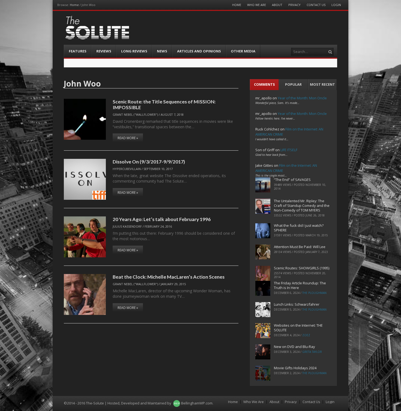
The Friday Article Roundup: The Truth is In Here (300, 285)
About (277, 4)
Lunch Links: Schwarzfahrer (296, 304)
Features (77, 51)
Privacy (294, 4)
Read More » (128, 138)
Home (74, 5)
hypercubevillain (127, 169)
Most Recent (322, 84)
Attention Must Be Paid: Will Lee (299, 246)
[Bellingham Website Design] (176, 403)
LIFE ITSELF (288, 149)
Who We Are (256, 4)
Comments (264, 84)
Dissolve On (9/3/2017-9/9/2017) (149, 162)
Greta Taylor (312, 352)
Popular (293, 84)
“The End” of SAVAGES (292, 179)
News (162, 51)
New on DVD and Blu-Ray (294, 346)
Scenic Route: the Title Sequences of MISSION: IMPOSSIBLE (164, 104)
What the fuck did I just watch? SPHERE (299, 228)
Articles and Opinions (199, 51)
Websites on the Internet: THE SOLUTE (298, 327)
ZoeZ (306, 335)
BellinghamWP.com (197, 403)
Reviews (103, 51)
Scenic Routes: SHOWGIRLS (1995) (301, 268)
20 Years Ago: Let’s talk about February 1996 (162, 219)
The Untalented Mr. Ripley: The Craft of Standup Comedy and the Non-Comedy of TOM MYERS (302, 205)
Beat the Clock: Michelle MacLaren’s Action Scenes (169, 277)
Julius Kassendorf (127, 226)
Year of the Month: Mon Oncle (302, 98)
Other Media (243, 51)
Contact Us (316, 4)
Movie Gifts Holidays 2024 (295, 367)
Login (336, 4)
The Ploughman (314, 293)
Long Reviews (134, 51)
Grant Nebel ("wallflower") (135, 114)
